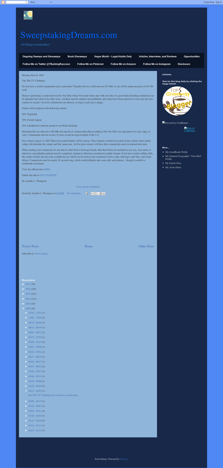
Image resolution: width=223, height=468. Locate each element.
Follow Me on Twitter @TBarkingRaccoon (46, 64)
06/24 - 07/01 (35, 351)
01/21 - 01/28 (35, 420)
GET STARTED (48, 175)
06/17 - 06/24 (35, 356)
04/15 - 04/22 (35, 390)
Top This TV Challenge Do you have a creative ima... (53, 395)
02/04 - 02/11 (35, 410)
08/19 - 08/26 (35, 322)
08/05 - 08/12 (35, 332)
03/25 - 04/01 (35, 405)
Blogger (124, 458)
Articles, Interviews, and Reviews (158, 56)
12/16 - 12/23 (35, 312)
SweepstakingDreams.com (68, 34)
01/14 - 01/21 (35, 425)
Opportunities (192, 56)
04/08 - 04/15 (35, 401)
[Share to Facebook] (101, 193)
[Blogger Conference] (193, 130)
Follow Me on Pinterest (90, 64)
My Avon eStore (173, 167)
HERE (47, 169)
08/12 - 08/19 (35, 327)
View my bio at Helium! (88, 186)
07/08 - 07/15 (35, 341)
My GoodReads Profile (176, 151)
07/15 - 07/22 (35, 337)
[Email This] (92, 193)
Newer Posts (30, 246)
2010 (28, 303)
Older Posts (146, 246)
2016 (28, 288)
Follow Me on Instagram (157, 64)
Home (88, 246)
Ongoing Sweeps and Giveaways (41, 56)
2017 (28, 284)
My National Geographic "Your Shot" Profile (183, 157)
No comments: (74, 193)
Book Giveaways (77, 56)
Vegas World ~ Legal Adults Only (113, 56)
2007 (28, 308)
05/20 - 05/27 (35, 371)
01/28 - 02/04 (35, 415)
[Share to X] (98, 193)
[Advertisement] (88, 220)
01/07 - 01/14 (35, 430)
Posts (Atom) (41, 253)
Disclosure (184, 64)
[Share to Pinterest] (103, 193)
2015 (28, 293)
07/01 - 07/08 (35, 346)
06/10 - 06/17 (35, 361)
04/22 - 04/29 (35, 385)
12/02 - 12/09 (35, 317)
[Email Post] (86, 193)
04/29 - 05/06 (35, 381)
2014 (28, 298)
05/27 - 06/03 (35, 366)
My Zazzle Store (173, 163)
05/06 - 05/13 (35, 376)
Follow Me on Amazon (123, 64)
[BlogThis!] (95, 193)
